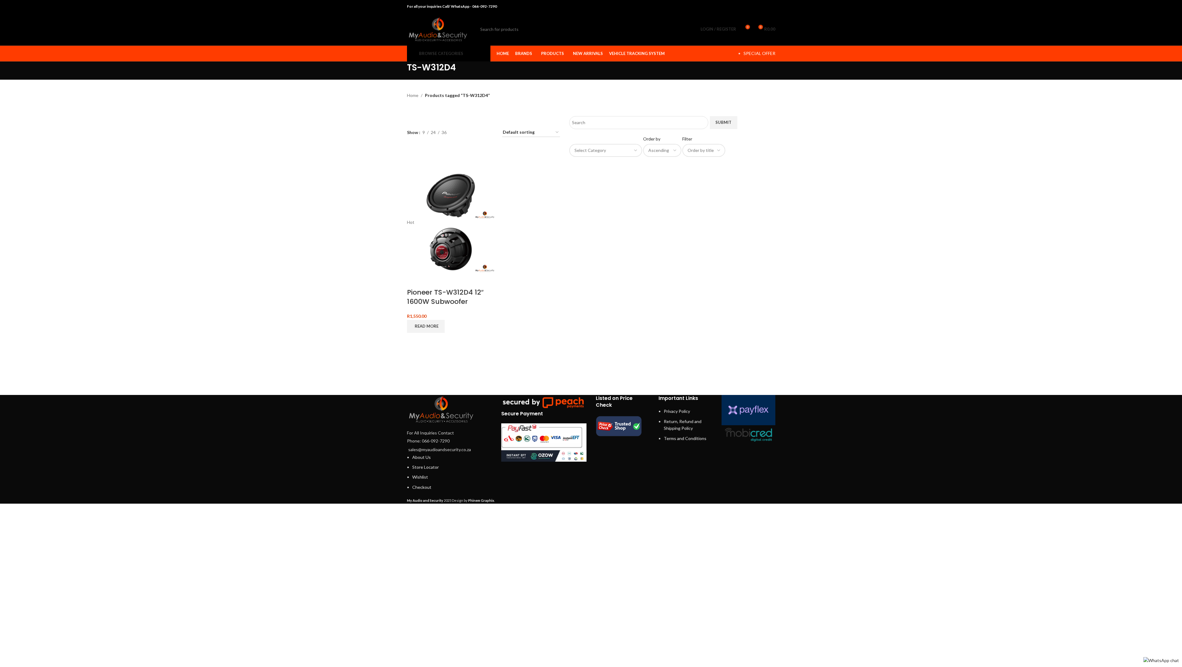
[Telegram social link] (771, 6)
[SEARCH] (683, 29)
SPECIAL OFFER (759, 53)
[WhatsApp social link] (763, 6)
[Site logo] (438, 28)
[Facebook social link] (740, 6)
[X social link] (748, 6)
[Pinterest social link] (756, 6)
